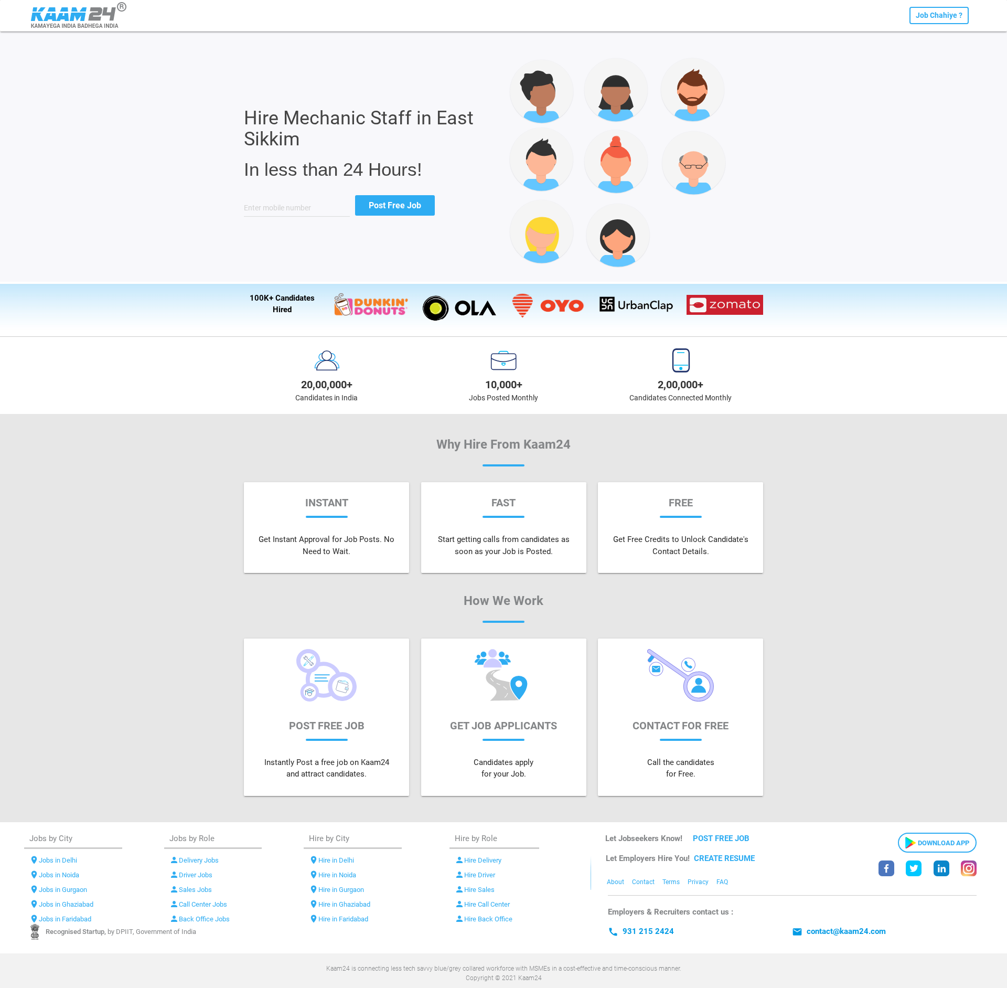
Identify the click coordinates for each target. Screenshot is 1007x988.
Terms (671, 882)
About (615, 882)
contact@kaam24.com (839, 931)
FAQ (722, 882)
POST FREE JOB (721, 838)
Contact (643, 882)
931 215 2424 (641, 931)
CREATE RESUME (724, 858)
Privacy (698, 882)
